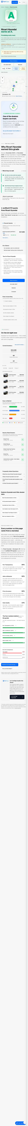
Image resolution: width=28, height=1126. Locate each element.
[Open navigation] (24, 2)
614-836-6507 (7, 64)
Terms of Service (18, 708)
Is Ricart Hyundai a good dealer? (10, 483)
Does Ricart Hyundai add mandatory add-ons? (13, 480)
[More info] (15, 223)
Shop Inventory (13, 61)
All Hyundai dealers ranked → (9, 501)
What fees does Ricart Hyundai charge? (12, 474)
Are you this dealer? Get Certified (11, 130)
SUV (5, 368)
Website (20, 64)
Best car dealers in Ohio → (8, 516)
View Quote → (6, 237)
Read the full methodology (9, 664)
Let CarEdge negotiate (14, 697)
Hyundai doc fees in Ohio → (9, 505)
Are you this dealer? (7, 668)
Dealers (7, 7)
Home (2, 7)
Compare (3, 68)
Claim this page (4, 72)
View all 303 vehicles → (20, 344)
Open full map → (19, 96)
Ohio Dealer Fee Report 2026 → (10, 512)
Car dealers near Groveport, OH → (10, 509)
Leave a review (16, 68)
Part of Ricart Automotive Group (8, 56)
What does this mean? (8, 133)
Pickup (16, 368)
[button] (14, 86)
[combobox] (14, 301)
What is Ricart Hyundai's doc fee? (11, 476)
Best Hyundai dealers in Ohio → (10, 497)
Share (9, 68)
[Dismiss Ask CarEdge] (25, 1122)
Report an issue (23, 68)
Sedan (11, 368)
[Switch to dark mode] (19, 2)
